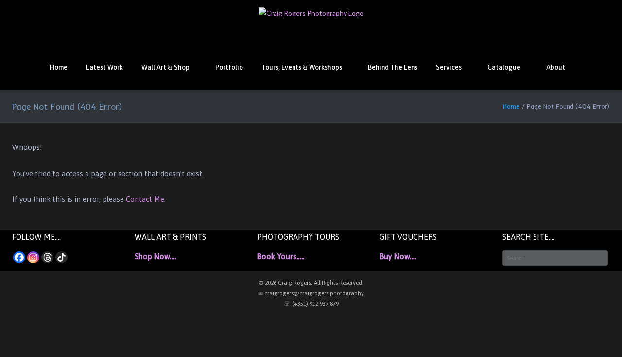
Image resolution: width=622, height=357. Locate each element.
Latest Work (104, 67)
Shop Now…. (155, 256)
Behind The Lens (392, 67)
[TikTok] (61, 257)
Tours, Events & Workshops (301, 67)
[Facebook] (19, 257)
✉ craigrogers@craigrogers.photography (311, 293)
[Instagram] (33, 257)
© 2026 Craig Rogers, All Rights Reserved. (311, 282)
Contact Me (145, 199)
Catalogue (503, 67)
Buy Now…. (398, 256)
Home (59, 67)
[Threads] (47, 257)
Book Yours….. (280, 256)
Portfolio (229, 67)
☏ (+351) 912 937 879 (311, 303)
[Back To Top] (597, 333)
